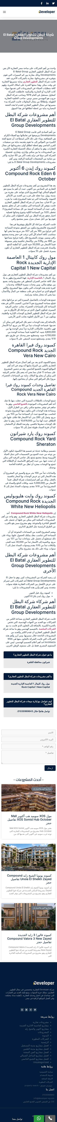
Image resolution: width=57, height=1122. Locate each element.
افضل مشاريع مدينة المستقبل (35, 1045)
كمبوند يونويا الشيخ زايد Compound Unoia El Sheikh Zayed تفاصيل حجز (29, 879)
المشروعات (43, 1032)
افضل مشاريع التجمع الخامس (35, 1058)
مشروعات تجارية (41, 1022)
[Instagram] (22, 1009)
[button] (4, 11)
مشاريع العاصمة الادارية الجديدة (34, 1025)
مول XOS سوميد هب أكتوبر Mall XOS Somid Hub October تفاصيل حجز (29, 819)
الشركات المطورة (40, 1038)
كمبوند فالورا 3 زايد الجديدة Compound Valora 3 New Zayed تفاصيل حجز (29, 938)
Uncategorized (41, 1062)
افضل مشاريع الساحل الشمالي (34, 1055)
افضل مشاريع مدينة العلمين (36, 1048)
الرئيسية (45, 1042)
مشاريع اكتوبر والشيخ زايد (37, 1028)
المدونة (45, 1035)
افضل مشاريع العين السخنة (36, 1052)
